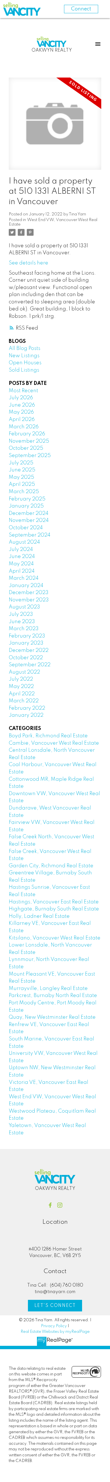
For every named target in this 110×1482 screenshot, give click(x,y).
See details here (28, 263)
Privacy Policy (54, 1326)
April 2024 (22, 571)
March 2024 (24, 578)
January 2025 (26, 506)
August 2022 (24, 672)
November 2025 (29, 441)
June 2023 (22, 621)
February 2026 (27, 433)
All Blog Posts (24, 348)
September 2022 (29, 664)
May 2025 (21, 477)
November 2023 (29, 600)
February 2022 (27, 708)
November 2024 (29, 520)
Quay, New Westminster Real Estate (52, 1017)
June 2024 (22, 556)
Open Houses (25, 362)
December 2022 (29, 650)
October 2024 (26, 527)
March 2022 (24, 700)
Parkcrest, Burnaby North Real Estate (53, 995)
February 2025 (27, 499)
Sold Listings (24, 370)
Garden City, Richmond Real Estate (51, 865)
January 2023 (26, 643)
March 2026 (24, 426)
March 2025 (24, 491)
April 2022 (22, 693)
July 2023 (21, 614)
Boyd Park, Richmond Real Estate (48, 735)
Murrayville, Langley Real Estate (48, 988)
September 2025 (30, 455)
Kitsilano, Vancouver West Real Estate (54, 938)
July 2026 (21, 397)
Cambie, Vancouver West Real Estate (54, 743)
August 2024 (24, 542)
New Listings (24, 355)
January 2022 (26, 715)
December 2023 (29, 592)
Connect (81, 9)
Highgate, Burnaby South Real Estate (54, 909)
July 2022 (21, 679)
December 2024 (29, 513)
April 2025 (22, 484)
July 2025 (21, 463)
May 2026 (21, 412)
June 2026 (22, 405)
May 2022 (21, 686)
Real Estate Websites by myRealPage (55, 1332)
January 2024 (26, 585)
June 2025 (22, 470)
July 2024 (21, 549)
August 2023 (24, 607)
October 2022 (26, 657)
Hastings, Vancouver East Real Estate (54, 902)
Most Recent (23, 390)
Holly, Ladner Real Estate (39, 916)
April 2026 (22, 419)
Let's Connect (55, 1306)
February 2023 (27, 636)
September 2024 (29, 535)
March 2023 (24, 628)
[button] (50, 1205)
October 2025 (26, 448)
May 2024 (21, 563)
